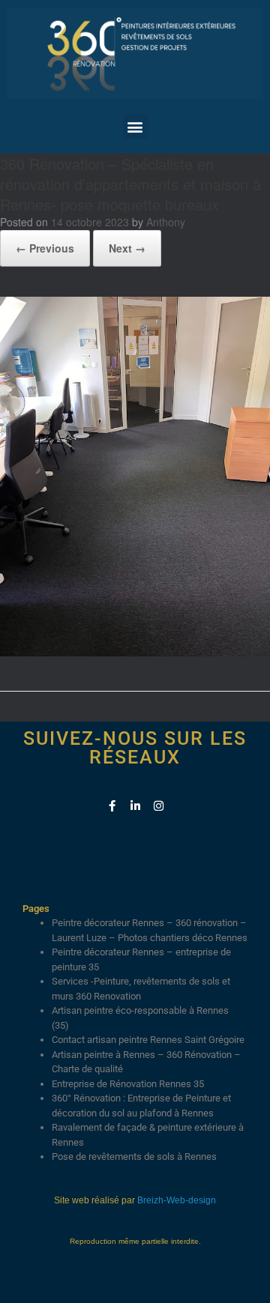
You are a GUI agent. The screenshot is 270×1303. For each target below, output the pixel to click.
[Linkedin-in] (135, 805)
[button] (135, 126)
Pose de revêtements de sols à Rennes (134, 1156)
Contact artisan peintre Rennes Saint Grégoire (148, 1039)
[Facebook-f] (112, 805)
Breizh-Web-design (176, 1200)
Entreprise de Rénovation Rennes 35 (128, 1083)
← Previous (45, 248)
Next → (127, 248)
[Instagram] (158, 805)
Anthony (165, 221)
